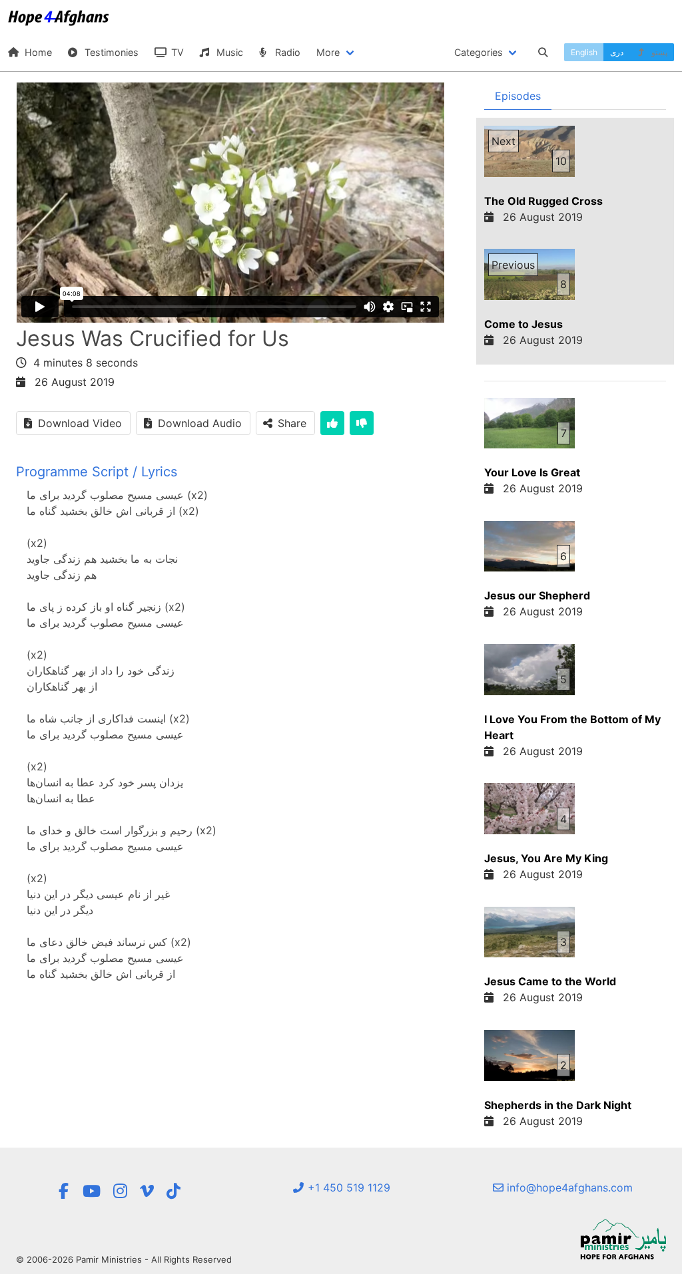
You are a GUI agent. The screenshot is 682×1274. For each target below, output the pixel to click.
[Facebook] (64, 1191)
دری (616, 52)
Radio (286, 52)
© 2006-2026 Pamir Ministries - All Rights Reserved (124, 1259)
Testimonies (110, 52)
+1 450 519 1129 (347, 1187)
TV (176, 52)
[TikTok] (173, 1191)
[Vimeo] (147, 1191)
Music (228, 52)
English (584, 52)
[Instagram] (120, 1191)
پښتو (658, 52)
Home (37, 52)
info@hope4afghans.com (568, 1187)
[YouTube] (92, 1191)
